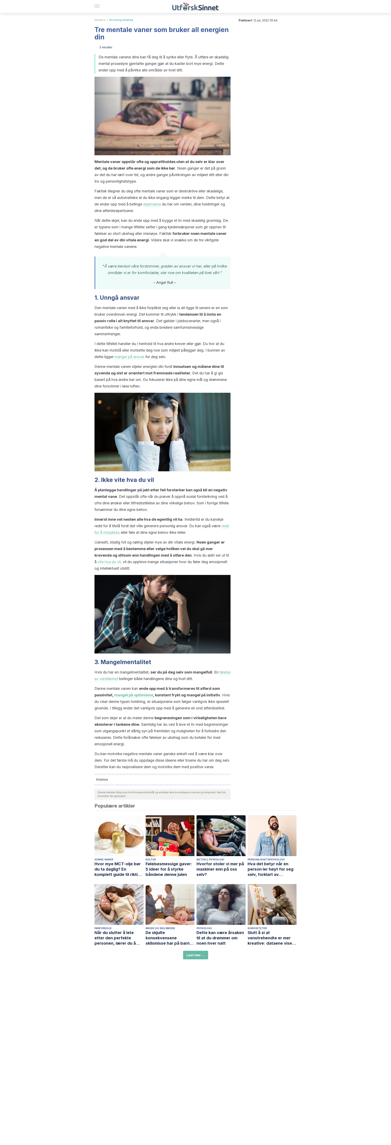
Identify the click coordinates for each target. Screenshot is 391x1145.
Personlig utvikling (121, 19)
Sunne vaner (103, 859)
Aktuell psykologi (210, 859)
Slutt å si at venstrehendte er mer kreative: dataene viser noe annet (271, 938)
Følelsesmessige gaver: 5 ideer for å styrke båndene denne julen (169, 869)
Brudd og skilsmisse (160, 928)
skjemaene (152, 204)
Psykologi (204, 928)
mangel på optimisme (133, 695)
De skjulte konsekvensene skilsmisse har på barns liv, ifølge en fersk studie (170, 938)
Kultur (151, 859)
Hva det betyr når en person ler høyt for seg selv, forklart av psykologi (270, 869)
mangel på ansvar (129, 357)
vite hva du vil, (110, 562)
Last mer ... (196, 955)
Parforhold (103, 928)
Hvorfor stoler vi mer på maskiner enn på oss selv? (220, 869)
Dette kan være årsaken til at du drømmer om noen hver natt (220, 938)
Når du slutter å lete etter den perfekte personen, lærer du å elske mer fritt (115, 938)
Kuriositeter (257, 928)
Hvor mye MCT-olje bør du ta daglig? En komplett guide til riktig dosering (117, 869)
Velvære (99, 19)
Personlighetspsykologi (266, 859)
